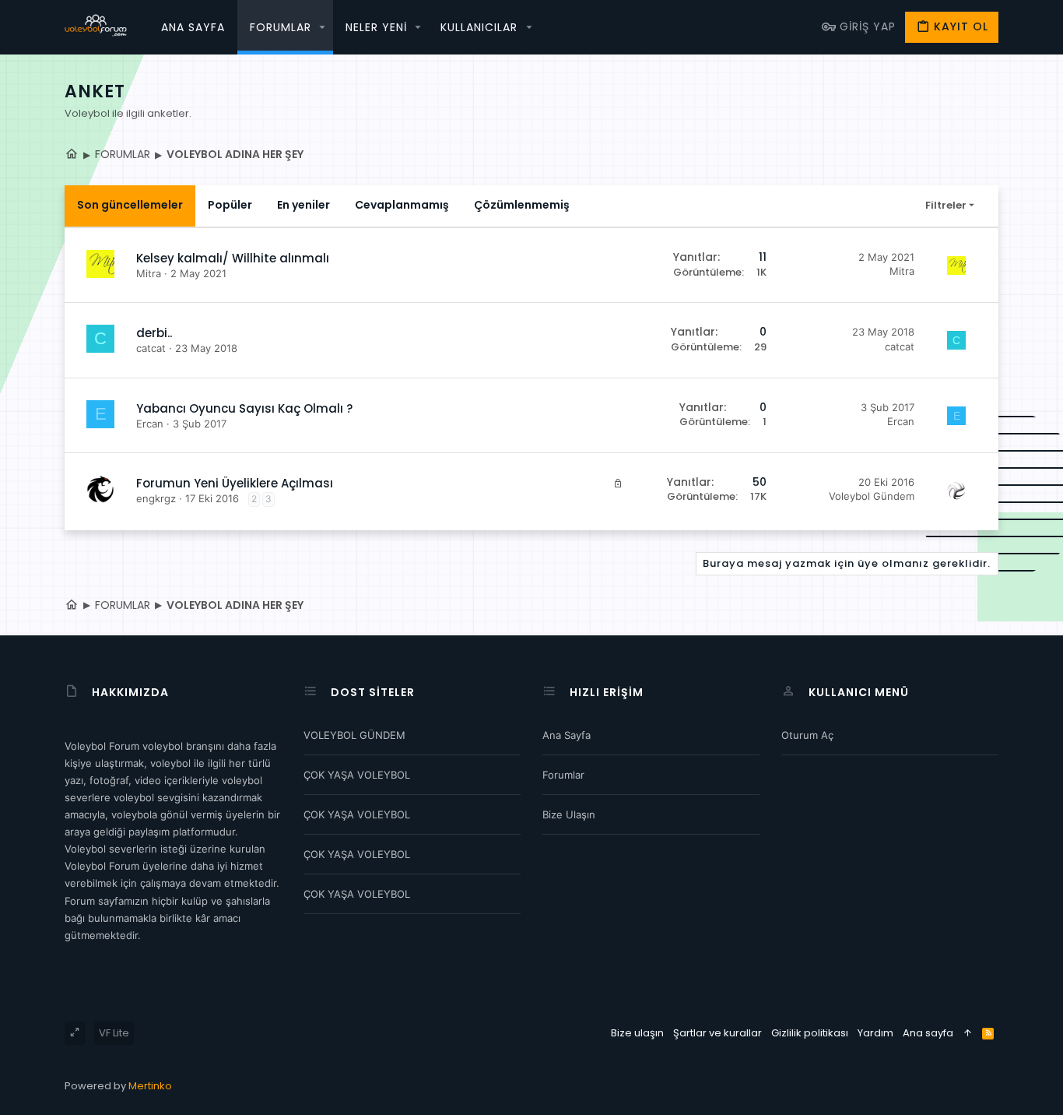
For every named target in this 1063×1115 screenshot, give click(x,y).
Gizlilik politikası (809, 1032)
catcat (151, 348)
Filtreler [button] (946, 205)
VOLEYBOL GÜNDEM (354, 735)
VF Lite (114, 1032)
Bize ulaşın (568, 814)
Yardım (875, 1032)
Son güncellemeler (130, 205)
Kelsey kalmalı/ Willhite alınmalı (232, 258)
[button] (323, 27)
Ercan (149, 423)
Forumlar (563, 775)
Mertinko (150, 1085)
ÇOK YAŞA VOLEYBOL (356, 775)
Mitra (148, 273)
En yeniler (303, 205)
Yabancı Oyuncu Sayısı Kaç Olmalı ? (244, 408)
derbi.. (154, 333)
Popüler (230, 205)
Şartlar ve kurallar (717, 1032)
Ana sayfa (566, 735)
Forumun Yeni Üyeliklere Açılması (234, 483)
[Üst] (967, 1033)
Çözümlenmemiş (522, 205)
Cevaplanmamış (402, 205)
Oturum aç (807, 735)
